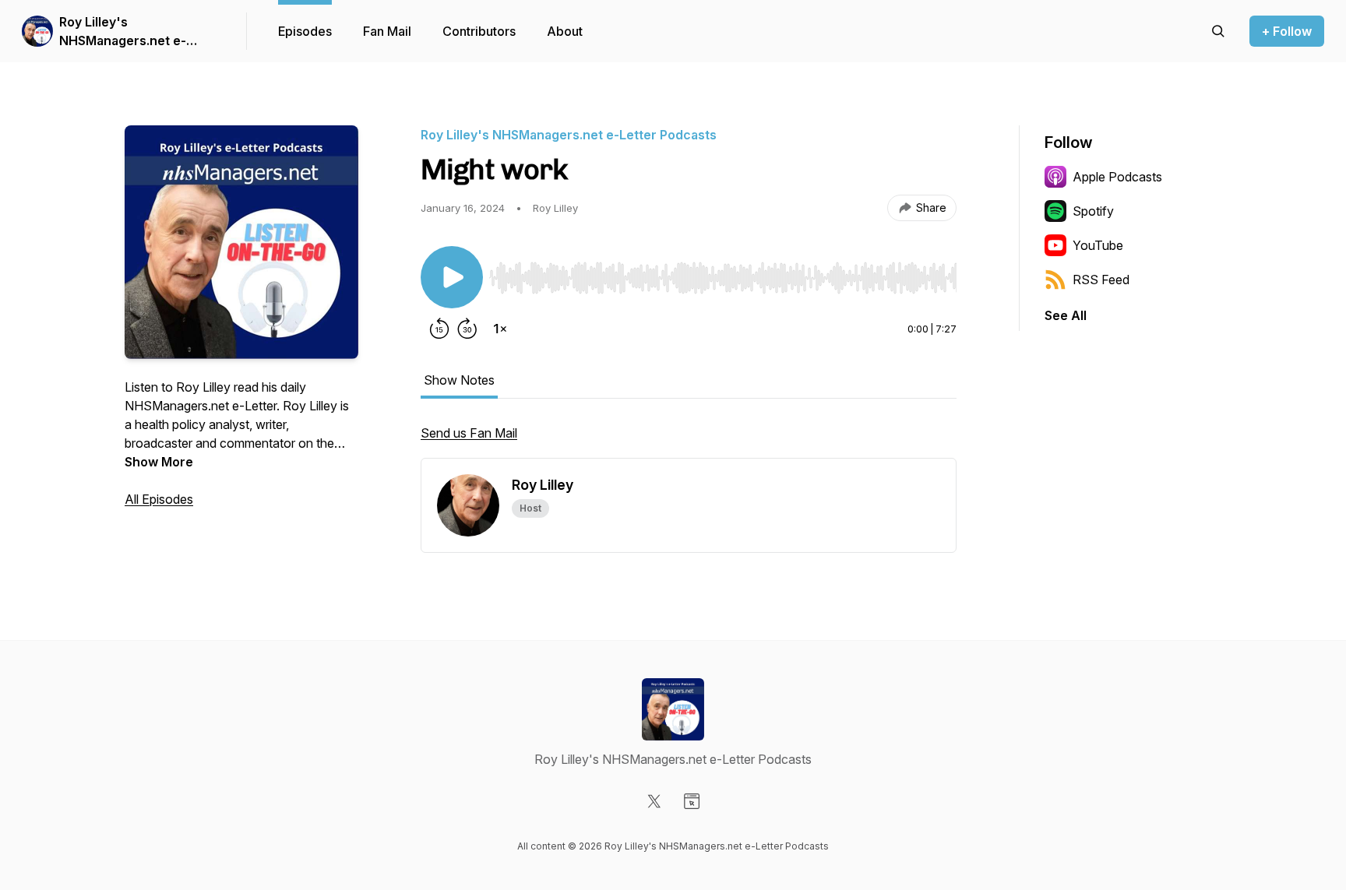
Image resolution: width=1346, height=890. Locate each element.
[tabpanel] (689, 441)
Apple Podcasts (1117, 177)
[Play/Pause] (452, 277)
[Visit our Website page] (691, 801)
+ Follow (1287, 31)
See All (1066, 315)
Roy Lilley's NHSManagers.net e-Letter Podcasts (122, 32)
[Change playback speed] (500, 328)
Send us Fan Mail (469, 433)
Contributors (479, 31)
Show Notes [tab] (459, 380)
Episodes (305, 31)
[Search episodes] (1218, 31)
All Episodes (159, 499)
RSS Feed (1101, 279)
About (565, 31)
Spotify (1093, 211)
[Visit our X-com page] (654, 801)
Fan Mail (387, 31)
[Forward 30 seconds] (467, 328)
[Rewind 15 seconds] (439, 328)
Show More (159, 462)
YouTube (1098, 245)
